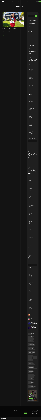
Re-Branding (30, 126)
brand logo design (31, 348)
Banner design (30, 207)
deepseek (30, 352)
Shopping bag (30, 238)
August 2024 (30, 79)
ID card (29, 222)
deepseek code (30, 360)
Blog (28, 258)
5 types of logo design (31, 333)
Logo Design (30, 117)
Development (30, 107)
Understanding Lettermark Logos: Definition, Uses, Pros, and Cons (32, 52)
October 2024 (30, 77)
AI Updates (30, 206)
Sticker (30, 132)
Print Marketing (30, 125)
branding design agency (31, 341)
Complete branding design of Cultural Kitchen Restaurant (33, 54)
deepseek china (30, 359)
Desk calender (30, 215)
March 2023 (30, 198)
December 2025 (31, 69)
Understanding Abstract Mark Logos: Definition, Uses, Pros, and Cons (32, 27)
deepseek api (30, 356)
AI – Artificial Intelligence (31, 205)
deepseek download (31, 363)
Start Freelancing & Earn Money (31, 138)
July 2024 (30, 190)
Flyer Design (30, 110)
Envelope (30, 109)
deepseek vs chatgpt (31, 374)
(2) (14, 28)
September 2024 (31, 78)
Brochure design (31, 101)
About (28, 248)
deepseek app (34, 356)
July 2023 (30, 86)
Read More (4, 35)
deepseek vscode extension (32, 375)
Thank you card (30, 133)
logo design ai (30, 383)
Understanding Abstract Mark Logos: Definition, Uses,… (34, 328)
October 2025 (30, 70)
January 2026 (30, 68)
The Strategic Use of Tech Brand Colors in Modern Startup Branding (32, 25)
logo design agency (31, 382)
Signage (29, 239)
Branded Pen (30, 99)
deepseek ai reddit (31, 355)
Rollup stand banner (31, 127)
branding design (30, 340)
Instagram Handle (30, 255)
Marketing (30, 229)
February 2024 (30, 84)
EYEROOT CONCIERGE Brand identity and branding (32, 48)
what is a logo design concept (32, 386)
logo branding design (31, 379)
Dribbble (29, 254)
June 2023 (30, 87)
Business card (30, 102)
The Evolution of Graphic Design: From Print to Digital (33, 28)
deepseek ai (33, 352)
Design (29, 214)
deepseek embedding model (32, 364)
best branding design (31, 336)
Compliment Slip (30, 213)
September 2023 (31, 85)
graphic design (30, 378)
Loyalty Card (30, 118)
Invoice (29, 223)
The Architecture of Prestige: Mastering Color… (34, 319)
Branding (30, 100)
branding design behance (31, 344)
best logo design (30, 337)
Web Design (30, 135)
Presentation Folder (31, 123)
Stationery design (31, 131)
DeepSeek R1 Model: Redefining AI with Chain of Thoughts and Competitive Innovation (33, 60)
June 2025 (30, 182)
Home (28, 247)
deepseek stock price (31, 371)
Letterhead (30, 116)
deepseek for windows (31, 367)
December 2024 (31, 76)
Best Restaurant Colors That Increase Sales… (33, 315)
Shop (28, 257)
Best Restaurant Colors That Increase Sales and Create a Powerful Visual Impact (32, 21)
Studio (29, 256)
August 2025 (30, 71)
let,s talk (37, 1)
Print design (30, 124)
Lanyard (30, 115)
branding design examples (31, 345)
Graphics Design (30, 221)
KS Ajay (4, 28)
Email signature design (31, 108)
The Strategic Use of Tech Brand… (34, 323)
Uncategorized (30, 134)
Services (29, 249)
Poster (29, 231)
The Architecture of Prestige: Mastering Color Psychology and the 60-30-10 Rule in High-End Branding (32, 23)
